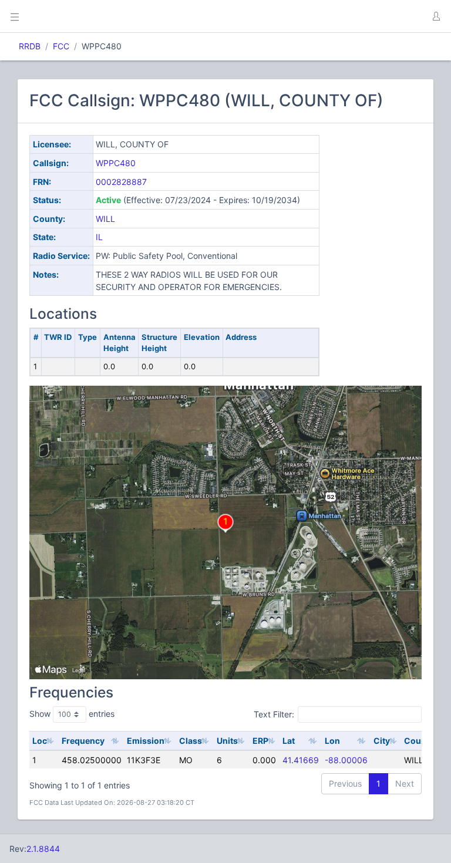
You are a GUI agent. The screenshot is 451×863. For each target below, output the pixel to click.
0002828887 (121, 182)
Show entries (72, 714)
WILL (105, 219)
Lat (288, 741)
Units (227, 741)
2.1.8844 (43, 849)
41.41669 (300, 760)
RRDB (30, 46)
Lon (332, 741)
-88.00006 (346, 760)
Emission (145, 741)
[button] (435, 16)
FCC (61, 46)
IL (99, 237)
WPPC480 (116, 163)
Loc (39, 741)
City (381, 741)
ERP (260, 741)
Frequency (83, 741)
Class (190, 741)
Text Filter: (274, 714)
